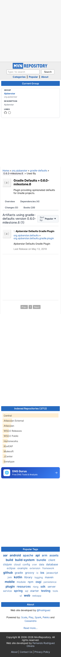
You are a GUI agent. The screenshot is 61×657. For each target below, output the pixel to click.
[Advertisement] (30, 30)
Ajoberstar (9, 93)
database (52, 564)
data (42, 564)
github (8, 572)
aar (5, 555)
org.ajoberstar (19, 170)
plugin (10, 586)
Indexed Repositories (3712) (30, 408)
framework (48, 568)
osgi (39, 581)
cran (35, 564)
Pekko (46, 617)
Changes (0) (11, 207)
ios (42, 572)
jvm (10, 577)
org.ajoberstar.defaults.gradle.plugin (34, 238)
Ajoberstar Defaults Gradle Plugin (35, 231)
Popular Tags (30, 549)
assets (53, 555)
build (10, 560)
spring (19, 590)
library (28, 577)
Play (31, 617)
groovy (30, 572)
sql (27, 590)
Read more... (31, 628)
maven (49, 577)
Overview (10, 201)
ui (21, 595)
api (37, 555)
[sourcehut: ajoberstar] (9, 112)
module (21, 581)
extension (35, 568)
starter (35, 590)
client (51, 560)
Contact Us (26, 651)
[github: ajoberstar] (5, 112)
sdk (43, 586)
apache (28, 555)
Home (6, 170)
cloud (17, 564)
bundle (42, 560)
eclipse (11, 568)
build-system (25, 560)
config (27, 564)
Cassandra (30, 620)
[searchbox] (23, 71)
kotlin (18, 577)
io (37, 572)
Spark (38, 617)
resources (24, 586)
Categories (19, 76)
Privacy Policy (42, 651)
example (22, 568)
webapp (36, 595)
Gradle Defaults (25, 180)
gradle (19, 572)
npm (31, 581)
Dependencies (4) (29, 201)
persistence (50, 581)
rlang (36, 586)
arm (45, 555)
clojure (8, 564)
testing (46, 590)
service (8, 590)
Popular (33, 76)
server (52, 586)
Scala (24, 617)
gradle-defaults (38, 170)
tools (55, 590)
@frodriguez (43, 610)
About (44, 76)
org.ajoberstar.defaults (26, 235)
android (16, 555)
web (27, 595)
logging (39, 577)
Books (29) (29, 207)
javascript (52, 572)
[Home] (30, 67)
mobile (10, 581)
